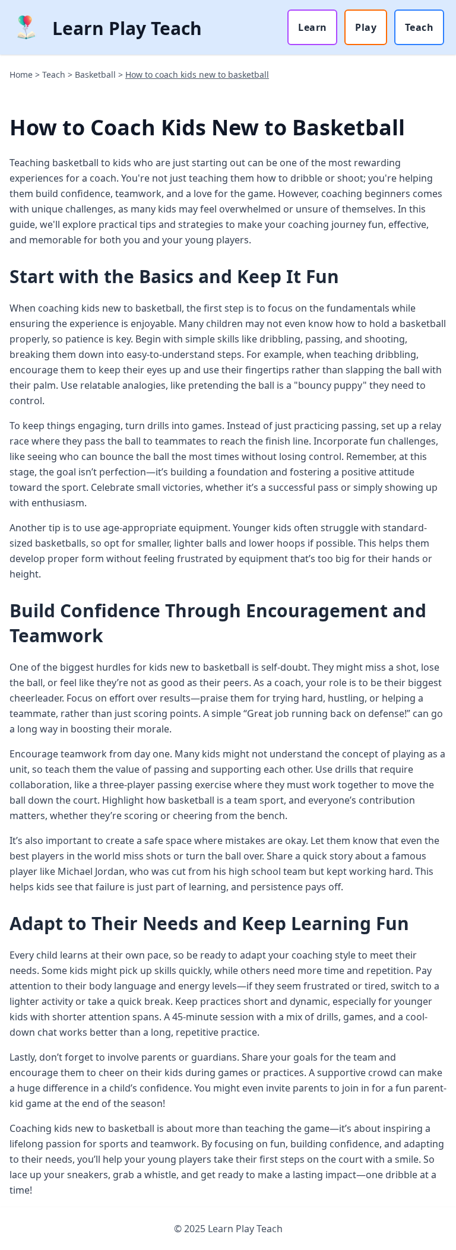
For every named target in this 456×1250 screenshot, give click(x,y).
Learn (312, 27)
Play (365, 27)
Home (21, 74)
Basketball (95, 74)
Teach (419, 27)
